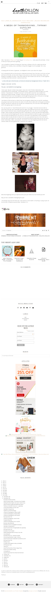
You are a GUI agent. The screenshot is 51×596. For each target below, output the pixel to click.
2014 (4, 492)
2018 (4, 485)
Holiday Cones (7, 541)
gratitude (29, 20)
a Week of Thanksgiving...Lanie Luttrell (12, 515)
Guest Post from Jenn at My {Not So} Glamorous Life (15, 538)
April (5, 563)
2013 (4, 493)
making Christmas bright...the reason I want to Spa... (15, 502)
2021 (4, 482)
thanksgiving (25, 22)
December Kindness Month (9, 499)
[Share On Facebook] (44, 230)
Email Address (25, 332)
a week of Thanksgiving (13, 20)
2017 (4, 487)
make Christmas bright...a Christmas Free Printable (14, 501)
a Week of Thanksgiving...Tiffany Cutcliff (12, 512)
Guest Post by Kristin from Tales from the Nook (14, 552)
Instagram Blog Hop (8, 520)
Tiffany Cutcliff (13, 60)
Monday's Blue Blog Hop (9, 523)
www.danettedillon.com (10, 591)
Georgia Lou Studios (33, 591)
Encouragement (25, 318)
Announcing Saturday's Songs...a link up (12, 537)
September (6, 555)
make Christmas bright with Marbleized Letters (14, 504)
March (5, 565)
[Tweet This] (42, 230)
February (6, 566)
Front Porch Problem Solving (10, 549)
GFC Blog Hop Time (8, 544)
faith (24, 20)
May (5, 562)
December (6, 496)
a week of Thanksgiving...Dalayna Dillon (12, 513)
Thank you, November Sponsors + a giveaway (13, 506)
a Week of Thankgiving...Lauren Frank (11, 518)
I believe (37, 20)
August (5, 557)
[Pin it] (48, 230)
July (5, 559)
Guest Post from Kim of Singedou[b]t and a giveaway (15, 527)
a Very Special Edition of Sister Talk (11, 507)
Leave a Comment (6, 230)
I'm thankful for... (7, 551)
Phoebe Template (19, 591)
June (5, 560)
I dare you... (6, 546)
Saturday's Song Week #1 (9, 526)
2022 (4, 481)
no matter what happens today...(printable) (13, 543)
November (6, 498)
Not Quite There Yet (8, 516)
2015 (4, 490)
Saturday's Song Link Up (9, 509)
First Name (19, 336)
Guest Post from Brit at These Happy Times (13, 548)
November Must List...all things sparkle (12, 535)
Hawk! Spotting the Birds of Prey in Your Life (13, 532)
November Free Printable (9, 530)
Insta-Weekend (7, 534)
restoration (45, 20)
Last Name (19, 340)
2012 (2, 20)
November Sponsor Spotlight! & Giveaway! (13, 524)
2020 (4, 484)
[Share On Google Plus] (46, 230)
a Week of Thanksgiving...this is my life (12, 521)
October (6, 554)
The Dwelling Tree (27, 60)
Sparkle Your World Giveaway (10, 510)
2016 (4, 488)
